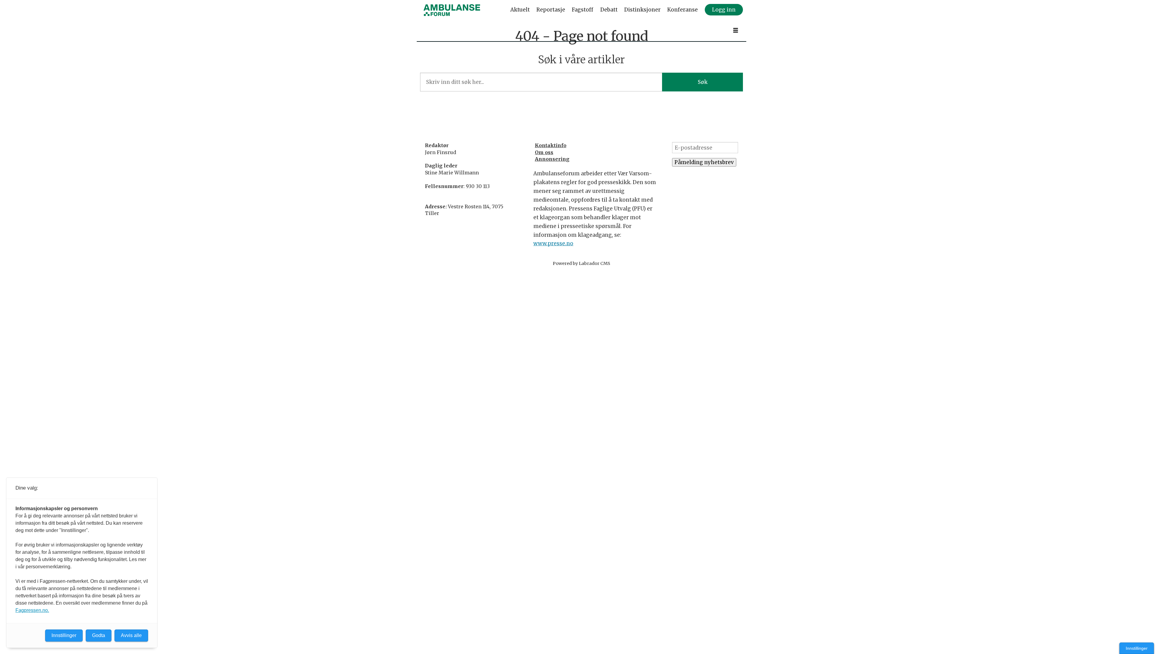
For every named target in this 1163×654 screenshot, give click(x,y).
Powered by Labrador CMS (581, 263)
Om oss (544, 152)
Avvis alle (131, 635)
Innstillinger (1137, 648)
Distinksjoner (642, 9)
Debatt (609, 9)
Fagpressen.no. (32, 610)
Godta (98, 635)
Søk (702, 82)
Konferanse (682, 9)
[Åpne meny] (735, 30)
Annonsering (552, 159)
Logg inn (724, 9)
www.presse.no (553, 243)
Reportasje (550, 9)
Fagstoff (582, 9)
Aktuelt (520, 9)
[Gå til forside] (452, 10)
